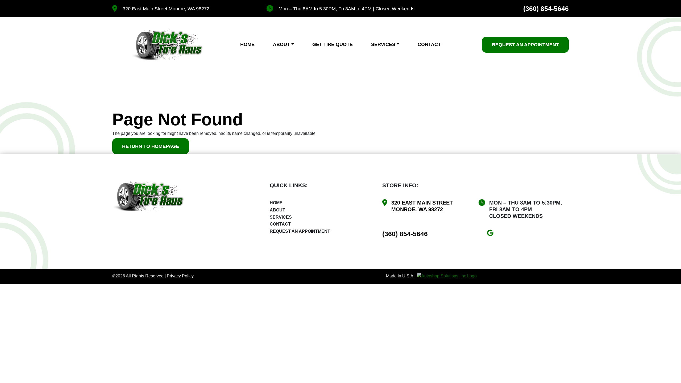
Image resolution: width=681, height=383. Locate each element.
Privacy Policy (180, 276)
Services (383, 44)
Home (247, 44)
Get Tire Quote (332, 44)
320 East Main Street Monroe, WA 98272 (166, 8)
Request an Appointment (300, 231)
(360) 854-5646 (546, 8)
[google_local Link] (492, 234)
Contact (429, 44)
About (281, 44)
